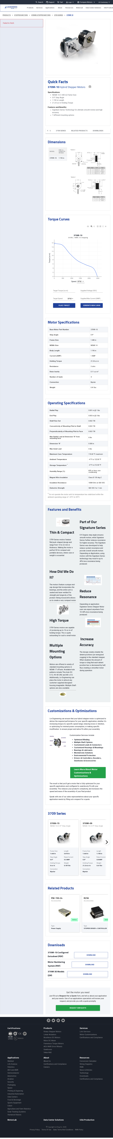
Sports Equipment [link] (14, 1103)
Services (39, 8)
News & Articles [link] (86, 1070)
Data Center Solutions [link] (54, 1120)
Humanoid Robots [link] (14, 1115)
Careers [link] (47, 1067)
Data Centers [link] (13, 1097)
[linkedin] (48, 1020)
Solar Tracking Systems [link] (17, 1112)
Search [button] (40, 2)
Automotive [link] (12, 1076)
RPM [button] (79, 281)
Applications (49, 8)
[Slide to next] (107, 842)
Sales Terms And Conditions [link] (63, 1130)
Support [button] (51, 2)
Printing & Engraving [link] (15, 1091)
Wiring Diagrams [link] (86, 1064)
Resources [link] (84, 1058)
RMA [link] (81, 1067)
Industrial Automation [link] (16, 1094)
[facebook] (58, 1020)
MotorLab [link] (12, 1120)
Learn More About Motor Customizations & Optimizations (86, 773)
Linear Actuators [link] (50, 1035)
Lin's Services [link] (85, 1032)
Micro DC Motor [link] (50, 1041)
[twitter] (53, 1020)
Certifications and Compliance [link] (91, 1037)
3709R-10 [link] (53, 158)
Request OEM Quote (78, 1008)
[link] (8, 7)
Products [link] (48, 1028)
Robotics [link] (11, 1067)
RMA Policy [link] (79, 1130)
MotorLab (79, 8)
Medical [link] (11, 1061)
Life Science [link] (12, 1064)
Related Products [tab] (79, 130)
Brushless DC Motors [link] (52, 1037)
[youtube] (63, 1020)
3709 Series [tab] (61, 130)
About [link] (46, 1058)
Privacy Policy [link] (35, 1130)
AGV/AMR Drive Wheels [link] (53, 1046)
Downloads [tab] (98, 130)
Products (30, 8)
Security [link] (11, 1082)
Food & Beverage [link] (14, 1100)
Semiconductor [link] (13, 1073)
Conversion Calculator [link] (88, 1061)
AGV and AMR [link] (13, 1070)
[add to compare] (90, 86)
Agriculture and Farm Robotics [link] (19, 1109)
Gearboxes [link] (48, 1049)
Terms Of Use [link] (46, 1130)
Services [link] (84, 1028)
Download (91, 955)
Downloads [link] (84, 1076)
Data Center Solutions (93, 8)
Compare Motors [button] (86, 2)
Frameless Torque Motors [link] (54, 1043)
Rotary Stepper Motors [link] (52, 1032)
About (60, 8)
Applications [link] (13, 1058)
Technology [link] (84, 1073)
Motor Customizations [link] (88, 1035)
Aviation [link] (11, 1079)
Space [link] (10, 1088)
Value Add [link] (47, 1052)
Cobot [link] (10, 1106)
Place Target (64, 305)
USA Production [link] (87, 1120)
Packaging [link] (12, 1085)
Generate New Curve (91, 305)
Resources (69, 8)
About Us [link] (47, 1061)
